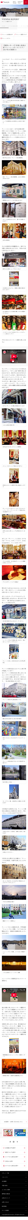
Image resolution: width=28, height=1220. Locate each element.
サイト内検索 (5, 1210)
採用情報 (4, 1206)
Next (26, 1133)
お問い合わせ (5, 1202)
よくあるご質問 (6, 1189)
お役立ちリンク (6, 1198)
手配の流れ (5, 1185)
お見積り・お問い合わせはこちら (13, 1121)
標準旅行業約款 (6, 1194)
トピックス (5, 1177)
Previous (1, 1133)
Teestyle (5, 2)
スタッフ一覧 (5, 1173)
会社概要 (4, 1181)
